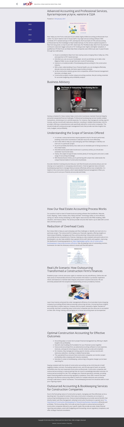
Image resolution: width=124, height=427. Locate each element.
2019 (29, 29)
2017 (29, 40)
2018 (29, 35)
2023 (29, 24)
